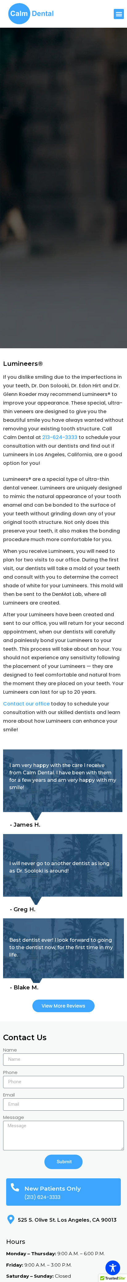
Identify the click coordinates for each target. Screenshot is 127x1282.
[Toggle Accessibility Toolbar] (113, 1268)
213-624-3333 (59, 437)
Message (13, 1117)
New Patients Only (52, 1188)
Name (10, 1050)
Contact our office (26, 703)
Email (9, 1095)
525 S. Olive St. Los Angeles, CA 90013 (67, 1220)
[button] (119, 14)
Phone (10, 1073)
